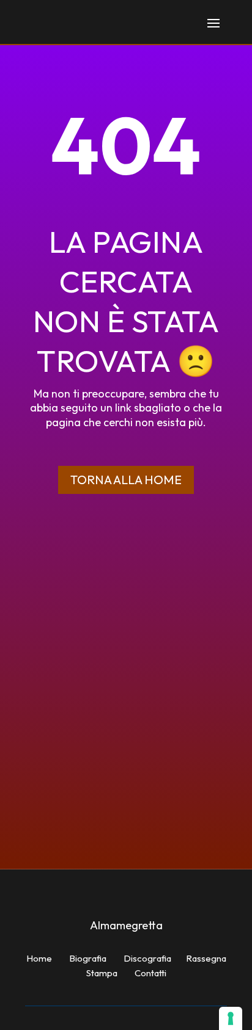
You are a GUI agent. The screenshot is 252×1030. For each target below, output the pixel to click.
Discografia (147, 958)
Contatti (150, 973)
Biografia (87, 958)
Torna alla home (126, 479)
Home (39, 958)
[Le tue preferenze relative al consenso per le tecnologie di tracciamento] (230, 1018)
